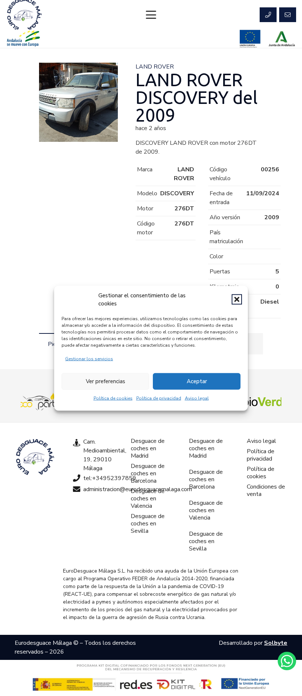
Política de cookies (113, 398)
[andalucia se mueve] (23, 38)
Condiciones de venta (266, 490)
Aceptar (197, 381)
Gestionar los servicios (89, 358)
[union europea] (250, 38)
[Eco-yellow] (39, 401)
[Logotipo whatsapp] (287, 661)
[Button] (268, 14)
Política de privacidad (158, 398)
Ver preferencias (105, 381)
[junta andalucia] (282, 38)
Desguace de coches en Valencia (148, 498)
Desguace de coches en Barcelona (148, 473)
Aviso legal (197, 398)
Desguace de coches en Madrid (148, 448)
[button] (236, 299)
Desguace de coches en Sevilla (148, 523)
